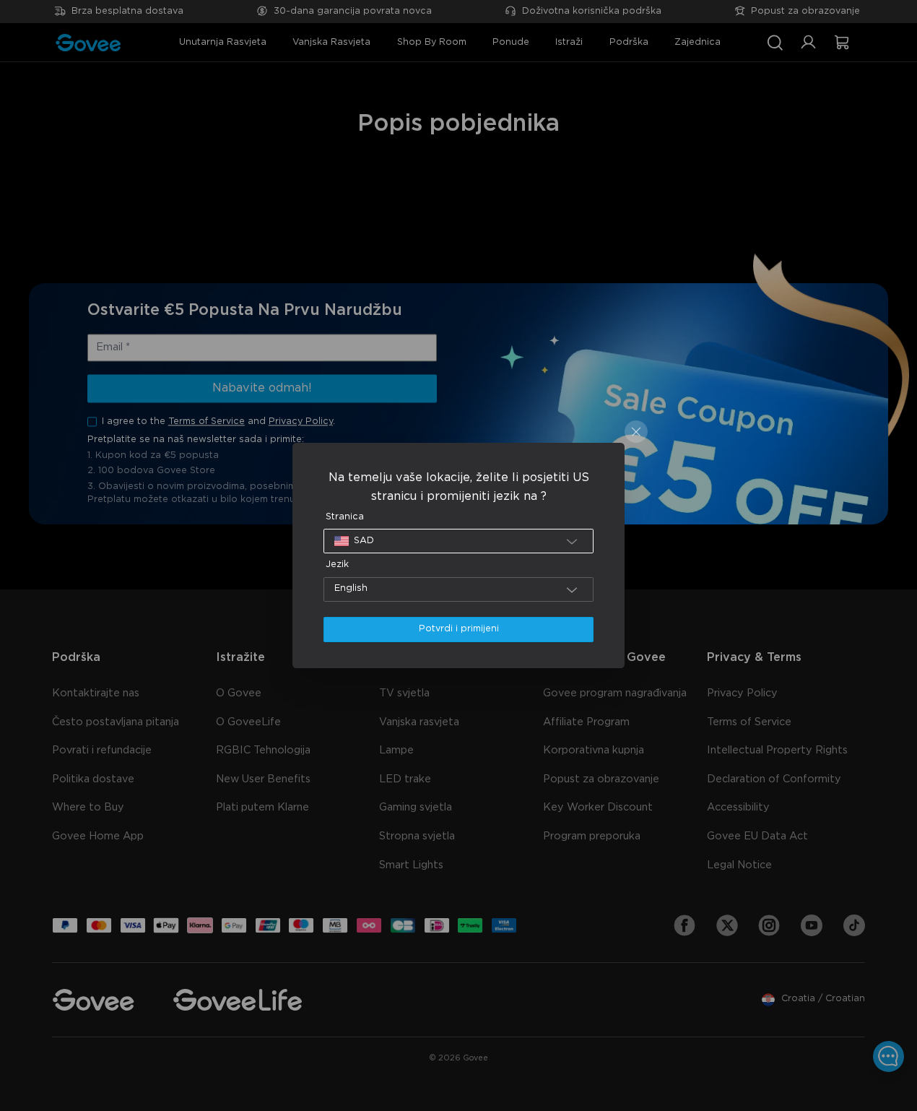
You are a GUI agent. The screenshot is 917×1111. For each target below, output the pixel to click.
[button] (458, 541)
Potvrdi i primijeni (459, 629)
